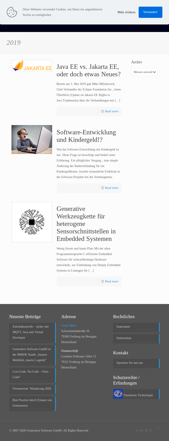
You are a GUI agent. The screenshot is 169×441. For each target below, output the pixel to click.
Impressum (123, 326)
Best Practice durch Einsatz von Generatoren (32, 402)
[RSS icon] (150, 430)
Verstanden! (150, 12)
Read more (111, 111)
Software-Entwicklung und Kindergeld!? (86, 135)
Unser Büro (68, 325)
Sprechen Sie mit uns (129, 362)
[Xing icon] (146, 430)
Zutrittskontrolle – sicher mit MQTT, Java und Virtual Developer (31, 332)
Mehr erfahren (126, 12)
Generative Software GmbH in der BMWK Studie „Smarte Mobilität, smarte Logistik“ (32, 354)
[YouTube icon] (136, 430)
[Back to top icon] (158, 428)
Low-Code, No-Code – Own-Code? (31, 374)
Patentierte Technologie (138, 395)
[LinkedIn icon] (141, 430)
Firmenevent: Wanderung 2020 (32, 388)
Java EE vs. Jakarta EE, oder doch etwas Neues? (89, 70)
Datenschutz (123, 338)
